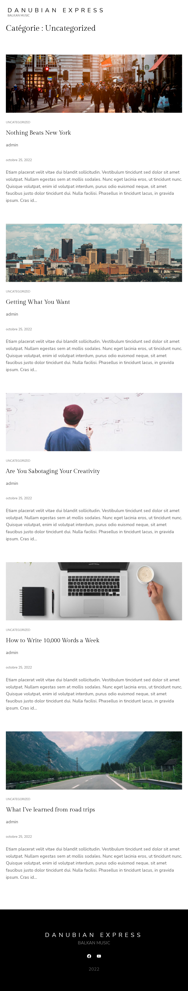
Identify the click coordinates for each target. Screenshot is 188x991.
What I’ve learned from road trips (50, 809)
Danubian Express (57, 10)
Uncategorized (18, 122)
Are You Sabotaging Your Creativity (53, 471)
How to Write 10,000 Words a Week (52, 640)
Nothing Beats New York (38, 132)
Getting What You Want (38, 302)
